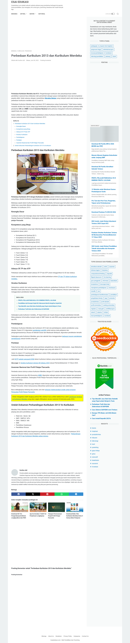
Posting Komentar (45, 60)
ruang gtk (101, 308)
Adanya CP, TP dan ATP (23, 132)
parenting (95, 447)
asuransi (95, 463)
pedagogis (94, 46)
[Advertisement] (47, 33)
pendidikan (113, 294)
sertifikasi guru (110, 308)
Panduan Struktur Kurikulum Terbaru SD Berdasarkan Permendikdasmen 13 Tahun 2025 (104, 235)
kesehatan (95, 460)
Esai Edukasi (20, 2)
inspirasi (95, 431)
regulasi (93, 308)
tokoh (114, 56)
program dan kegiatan (106, 46)
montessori (112, 287)
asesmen (112, 266)
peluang (108, 56)
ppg (106, 298)
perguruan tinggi (96, 49)
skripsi (106, 312)
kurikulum (109, 53)
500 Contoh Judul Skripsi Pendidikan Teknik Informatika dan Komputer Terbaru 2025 (104, 248)
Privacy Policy (68, 636)
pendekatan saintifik (39, 330)
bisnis (94, 428)
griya (93, 454)
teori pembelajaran (96, 315)
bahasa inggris (95, 270)
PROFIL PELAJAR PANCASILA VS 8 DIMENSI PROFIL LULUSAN (37, 300)
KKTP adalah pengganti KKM (24, 359)
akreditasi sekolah (96, 266)
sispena (99, 312)
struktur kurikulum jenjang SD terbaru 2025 (35, 363)
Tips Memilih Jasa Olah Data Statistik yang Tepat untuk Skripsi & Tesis (39, 306)
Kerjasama (77, 636)
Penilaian (19, 140)
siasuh (93, 312)
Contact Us (85, 636)
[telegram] (76, 494)
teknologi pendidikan (97, 56)
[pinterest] (47, 494)
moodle (93, 291)
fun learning (107, 277)
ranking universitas (108, 305)
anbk (105, 266)
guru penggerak (95, 280)
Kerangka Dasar (21, 126)
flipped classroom (96, 277)
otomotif (95, 457)
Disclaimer (59, 636)
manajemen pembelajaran (98, 287)
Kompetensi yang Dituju (23, 129)
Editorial (41, 14)
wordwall (107, 315)
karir (93, 444)
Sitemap (43, 636)
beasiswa (105, 270)
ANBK (40, 375)
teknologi (95, 441)
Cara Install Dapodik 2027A (101, 418)
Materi (32, 14)
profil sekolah (105, 301)
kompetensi (94, 284)
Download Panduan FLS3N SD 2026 (104, 212)
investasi (95, 467)
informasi (105, 280)
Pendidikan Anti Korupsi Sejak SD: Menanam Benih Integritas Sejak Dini (40, 303)
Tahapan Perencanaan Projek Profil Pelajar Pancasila (55, 516)
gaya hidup (96, 451)
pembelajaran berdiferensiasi (99, 294)
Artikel (23, 14)
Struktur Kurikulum (21, 134)
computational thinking (98, 273)
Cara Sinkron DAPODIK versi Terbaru (104, 410)
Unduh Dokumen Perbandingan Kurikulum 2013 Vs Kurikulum (33, 145)
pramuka (112, 298)
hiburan (94, 438)
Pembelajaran (20, 137)
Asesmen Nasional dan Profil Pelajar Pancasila (30, 143)
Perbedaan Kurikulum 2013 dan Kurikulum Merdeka (30, 123)
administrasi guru (108, 49)
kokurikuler (114, 280)
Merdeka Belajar (50, 98)
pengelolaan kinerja (96, 298)
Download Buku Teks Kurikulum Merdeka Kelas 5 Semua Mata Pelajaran (74, 516)
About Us (51, 636)
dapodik (109, 273)
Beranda (14, 14)
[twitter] (33, 494)
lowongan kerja (104, 284)
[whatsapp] (62, 494)
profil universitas (96, 305)
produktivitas (95, 301)
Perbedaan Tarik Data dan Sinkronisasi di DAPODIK (33, 309)
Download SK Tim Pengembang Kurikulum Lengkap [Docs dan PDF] (18, 516)
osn (99, 291)
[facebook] (18, 494)
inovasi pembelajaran (97, 53)
